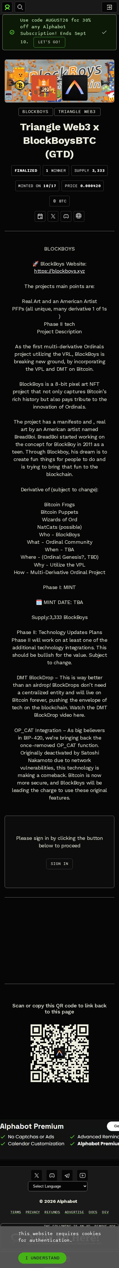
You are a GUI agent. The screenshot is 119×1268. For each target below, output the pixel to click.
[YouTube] (82, 1175)
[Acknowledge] (104, 32)
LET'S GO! (49, 41)
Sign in (59, 863)
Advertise (74, 1212)
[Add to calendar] (40, 216)
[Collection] (79, 216)
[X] (53, 216)
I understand (42, 1258)
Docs (93, 1212)
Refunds (52, 1212)
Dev (105, 1212)
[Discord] (66, 216)
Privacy (33, 1212)
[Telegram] (67, 1175)
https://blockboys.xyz (59, 271)
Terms (15, 1212)
